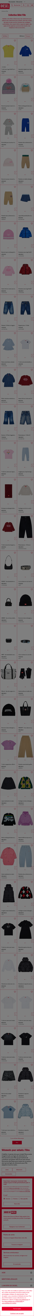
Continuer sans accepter (17, 1313)
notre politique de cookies (9, 1303)
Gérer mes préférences (21, 1299)
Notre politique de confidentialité (14, 1301)
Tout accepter (17, 1308)
